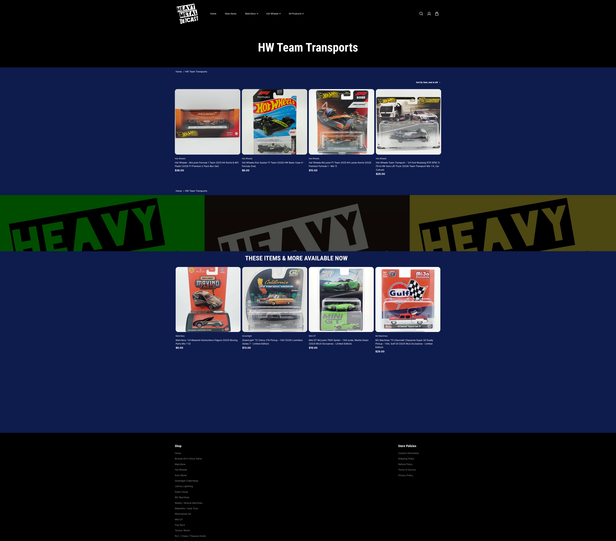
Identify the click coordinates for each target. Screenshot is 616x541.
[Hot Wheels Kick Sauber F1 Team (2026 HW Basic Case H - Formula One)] (274, 122)
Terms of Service (407, 469)
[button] (436, 13)
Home (213, 13)
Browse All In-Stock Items (188, 458)
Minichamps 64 (183, 513)
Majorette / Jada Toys (186, 508)
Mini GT (179, 519)
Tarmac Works (182, 530)
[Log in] (428, 13)
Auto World (181, 475)
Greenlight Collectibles (186, 480)
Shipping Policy (406, 458)
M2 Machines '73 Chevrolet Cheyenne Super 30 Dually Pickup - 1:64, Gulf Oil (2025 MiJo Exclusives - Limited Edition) (404, 344)
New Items (230, 13)
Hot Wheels (272, 13)
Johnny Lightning (184, 486)
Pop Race (180, 525)
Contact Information (408, 453)
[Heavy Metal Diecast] (188, 14)
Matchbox (250, 13)
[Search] (421, 13)
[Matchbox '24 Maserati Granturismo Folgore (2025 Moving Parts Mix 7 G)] (208, 299)
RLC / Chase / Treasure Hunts (190, 536)
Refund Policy (405, 464)
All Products (295, 13)
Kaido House (181, 491)
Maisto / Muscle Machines (188, 503)
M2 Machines (182, 497)
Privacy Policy (405, 475)
